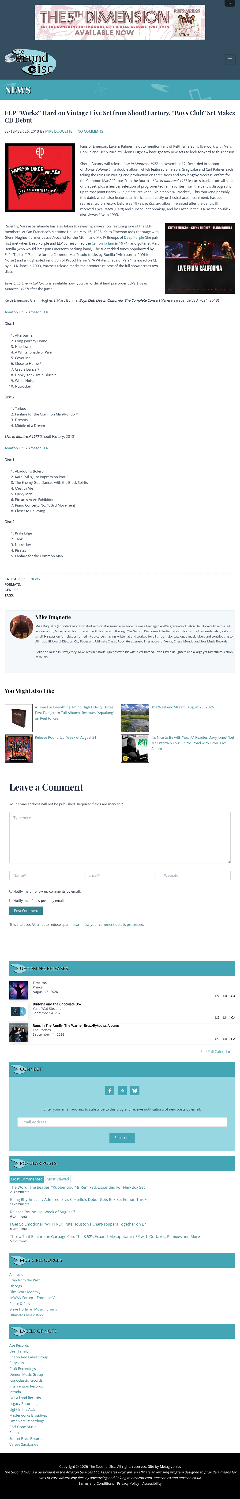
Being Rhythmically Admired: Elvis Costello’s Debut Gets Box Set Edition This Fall (80, 1199)
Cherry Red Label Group (28, 1357)
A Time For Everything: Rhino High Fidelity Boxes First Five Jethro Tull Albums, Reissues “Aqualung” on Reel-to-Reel (74, 713)
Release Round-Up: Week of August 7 (42, 1212)
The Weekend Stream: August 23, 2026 (182, 707)
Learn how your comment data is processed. (108, 924)
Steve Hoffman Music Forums (33, 1309)
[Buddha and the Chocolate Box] (18, 1011)
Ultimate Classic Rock (26, 1315)
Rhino (14, 1432)
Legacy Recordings (24, 1403)
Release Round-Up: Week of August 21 (66, 737)
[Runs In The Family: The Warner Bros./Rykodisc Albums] (18, 1032)
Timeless (40, 982)
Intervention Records (26, 1386)
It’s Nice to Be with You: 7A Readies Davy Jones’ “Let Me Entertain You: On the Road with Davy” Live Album (192, 743)
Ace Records (19, 1345)
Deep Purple (134, 237)
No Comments (90, 131)
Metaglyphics (170, 1466)
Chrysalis (16, 1362)
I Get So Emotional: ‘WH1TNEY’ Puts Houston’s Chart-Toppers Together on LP (78, 1224)
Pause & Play (19, 1303)
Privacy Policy (128, 1483)
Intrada (15, 1391)
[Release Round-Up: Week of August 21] (19, 748)
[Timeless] (18, 990)
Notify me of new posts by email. (39, 900)
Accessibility (152, 1483)
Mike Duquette (58, 131)
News (35, 579)
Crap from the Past (24, 1280)
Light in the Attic (22, 1409)
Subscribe (122, 1137)
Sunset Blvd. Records (26, 1438)
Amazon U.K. (38, 312)
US (217, 996)
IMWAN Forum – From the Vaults (35, 1297)
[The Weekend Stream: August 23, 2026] (135, 717)
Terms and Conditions (96, 1483)
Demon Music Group (26, 1374)
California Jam (103, 243)
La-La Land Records (25, 1397)
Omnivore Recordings (27, 1420)
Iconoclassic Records (25, 1380)
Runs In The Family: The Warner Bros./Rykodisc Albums (76, 1025)
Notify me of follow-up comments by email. (47, 891)
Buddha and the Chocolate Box (57, 1004)
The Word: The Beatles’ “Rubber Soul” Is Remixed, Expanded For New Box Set (77, 1187)
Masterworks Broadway (28, 1415)
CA (233, 996)
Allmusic (16, 1274)
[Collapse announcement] (230, 3)
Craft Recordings (22, 1368)
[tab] (26, 1179)
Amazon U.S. (15, 312)
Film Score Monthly (25, 1291)
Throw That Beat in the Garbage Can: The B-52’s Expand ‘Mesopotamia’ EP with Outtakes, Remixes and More (105, 1236)
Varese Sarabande (23, 1444)
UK (225, 996)
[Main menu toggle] (230, 60)
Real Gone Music (22, 1426)
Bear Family (19, 1351)
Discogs (15, 1286)
